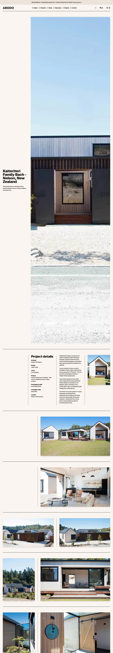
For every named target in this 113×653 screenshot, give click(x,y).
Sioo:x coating (74, 368)
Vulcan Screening (64, 372)
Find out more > (77, 2)
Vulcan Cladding (64, 368)
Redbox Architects (72, 355)
